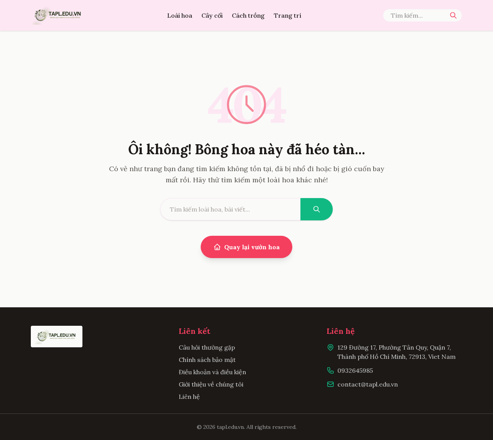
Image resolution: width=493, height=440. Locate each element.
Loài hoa (179, 15)
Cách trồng (248, 15)
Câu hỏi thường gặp (207, 347)
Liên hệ (189, 396)
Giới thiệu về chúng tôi (211, 384)
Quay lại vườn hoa (252, 247)
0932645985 (355, 370)
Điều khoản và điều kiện (212, 372)
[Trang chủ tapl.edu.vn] (58, 15)
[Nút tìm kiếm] (453, 15)
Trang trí (287, 15)
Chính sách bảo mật (207, 359)
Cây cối (212, 15)
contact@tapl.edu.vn (367, 384)
